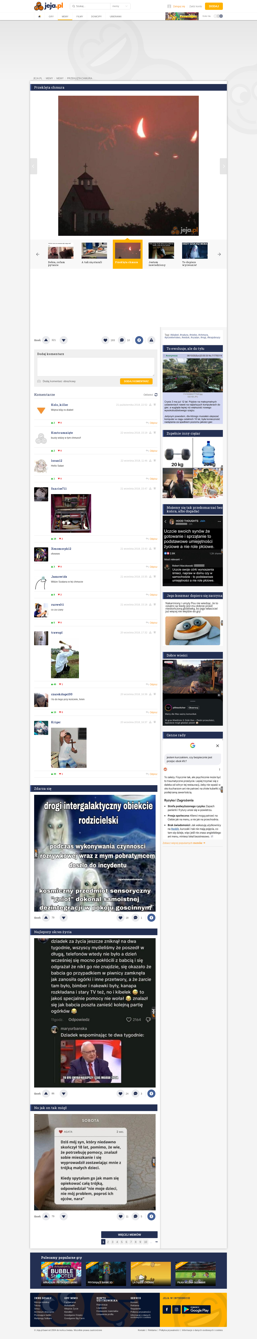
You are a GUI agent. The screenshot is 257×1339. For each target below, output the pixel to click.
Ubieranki (115, 16)
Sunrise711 (59, 488)
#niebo (193, 334)
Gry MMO (71, 1298)
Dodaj (214, 6)
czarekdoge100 (61, 694)
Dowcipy (96, 16)
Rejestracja (101, 1305)
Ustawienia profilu (104, 1314)
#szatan (195, 337)
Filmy (79, 16)
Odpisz (153, 423)
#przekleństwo (173, 337)
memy (49, 78)
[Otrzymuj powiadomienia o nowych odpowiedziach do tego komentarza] (155, 404)
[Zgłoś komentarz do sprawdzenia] (151, 404)
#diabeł (174, 334)
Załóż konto (195, 6)
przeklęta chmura (79, 78)
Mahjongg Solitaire (43, 1318)
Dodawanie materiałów (107, 1311)
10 (145, 1242)
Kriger (56, 722)
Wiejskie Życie (71, 1309)
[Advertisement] (128, 299)
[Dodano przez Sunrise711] (71, 531)
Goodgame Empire (73, 1315)
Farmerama (70, 1302)
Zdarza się (42, 788)
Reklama (135, 1305)
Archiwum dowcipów (44, 1312)
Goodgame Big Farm (74, 1318)
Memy (65, 16)
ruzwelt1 (57, 604)
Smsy (37, 1309)
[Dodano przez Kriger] (69, 767)
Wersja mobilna (41, 1302)
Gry (51, 16)
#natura (184, 334)
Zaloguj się (179, 6)
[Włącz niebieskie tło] (221, 16)
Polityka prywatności (141, 1312)
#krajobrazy (213, 337)
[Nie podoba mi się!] (68, 340)
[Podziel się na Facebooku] (139, 340)
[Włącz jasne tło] (215, 16)
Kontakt (134, 1302)
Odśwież (148, 394)
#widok (186, 337)
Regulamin (136, 1309)
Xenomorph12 (61, 549)
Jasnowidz (59, 577)
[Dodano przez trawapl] (65, 677)
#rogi (203, 337)
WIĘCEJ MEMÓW (129, 1234)
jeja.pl (37, 78)
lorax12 (56, 461)
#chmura (203, 334)
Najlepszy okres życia (53, 932)
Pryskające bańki (42, 1315)
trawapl (57, 632)
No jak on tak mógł (50, 1107)
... (151, 1242)
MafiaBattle (69, 1305)
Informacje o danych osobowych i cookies (141, 1316)
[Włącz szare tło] (218, 16)
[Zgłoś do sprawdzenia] (151, 340)
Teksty (37, 1305)
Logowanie (101, 1308)
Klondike (68, 1312)
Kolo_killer (59, 405)
